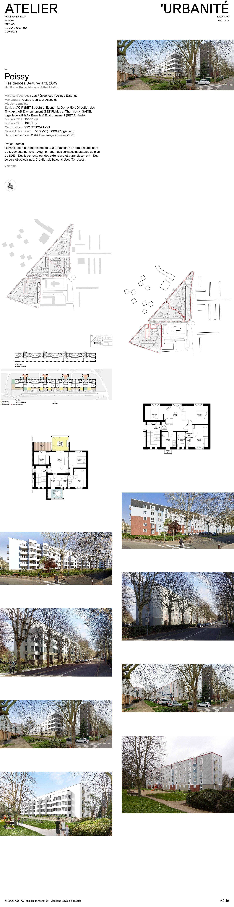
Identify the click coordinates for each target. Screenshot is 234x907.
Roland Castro (16, 27)
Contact (11, 31)
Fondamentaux (15, 16)
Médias (10, 24)
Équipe (9, 20)
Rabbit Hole (10, 185)
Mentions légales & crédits (66, 900)
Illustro (223, 16)
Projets (223, 20)
